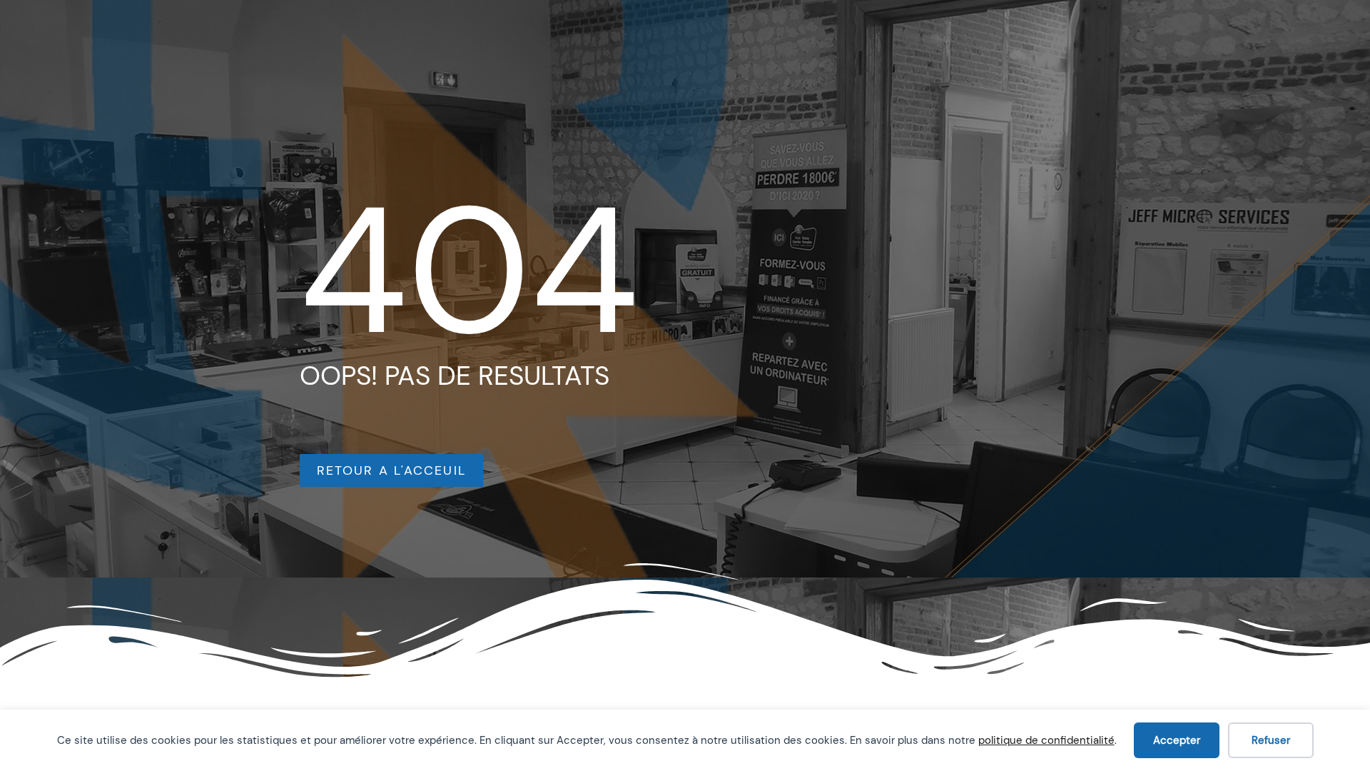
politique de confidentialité (1046, 740)
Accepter (1176, 740)
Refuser (1271, 740)
